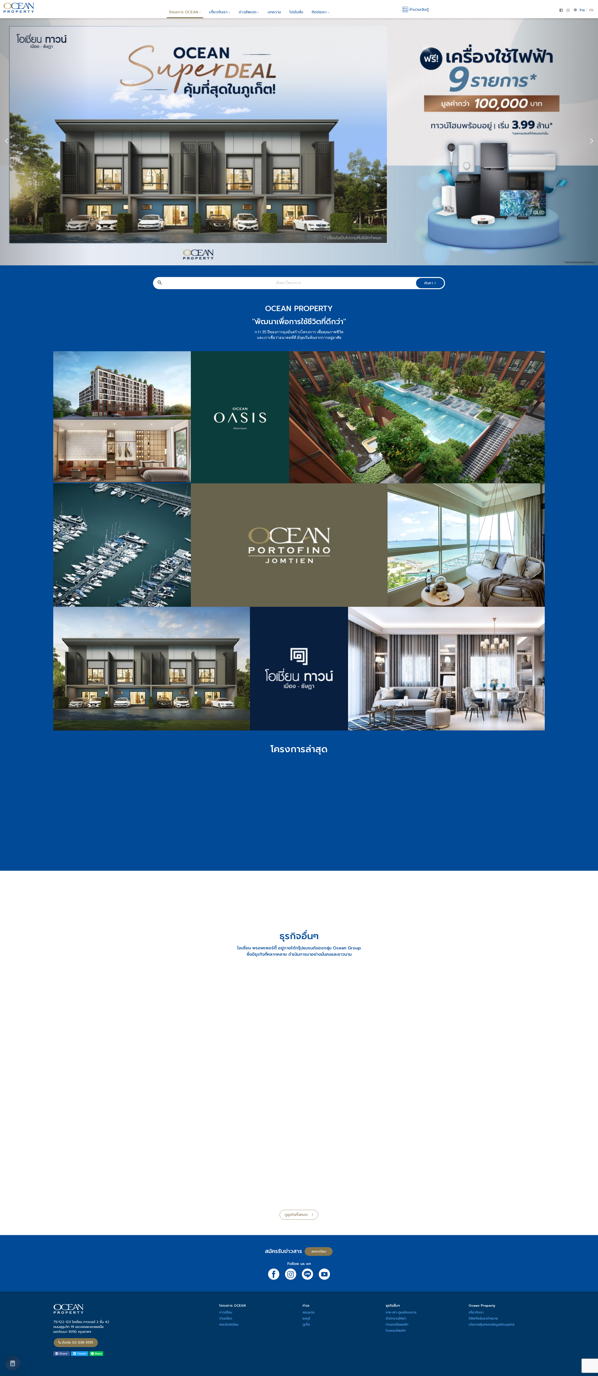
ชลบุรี (306, 1318)
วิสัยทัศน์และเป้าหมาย (483, 1318)
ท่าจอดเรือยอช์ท (397, 1324)
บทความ (274, 12)
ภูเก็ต (306, 1324)
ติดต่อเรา (319, 12)
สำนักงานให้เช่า (396, 1318)
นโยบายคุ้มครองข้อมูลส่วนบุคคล (491, 1324)
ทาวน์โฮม (225, 1312)
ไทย (582, 10)
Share (63, 1353)
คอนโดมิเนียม (228, 1324)
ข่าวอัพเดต (247, 12)
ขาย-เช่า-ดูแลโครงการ (401, 1312)
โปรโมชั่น (296, 12)
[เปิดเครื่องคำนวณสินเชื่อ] (12, 1363)
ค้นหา (429, 283)
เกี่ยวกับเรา (218, 12)
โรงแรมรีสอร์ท (396, 1330)
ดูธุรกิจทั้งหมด (298, 1215)
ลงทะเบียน (499, 86)
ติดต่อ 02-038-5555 (77, 1342)
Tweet (81, 1353)
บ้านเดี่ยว (225, 1318)
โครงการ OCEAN (183, 12)
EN (591, 10)
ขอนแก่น (309, 1312)
